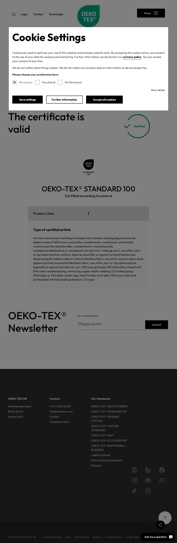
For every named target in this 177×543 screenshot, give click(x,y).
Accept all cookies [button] (104, 99)
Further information (64, 99)
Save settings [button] (27, 99)
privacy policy (132, 57)
